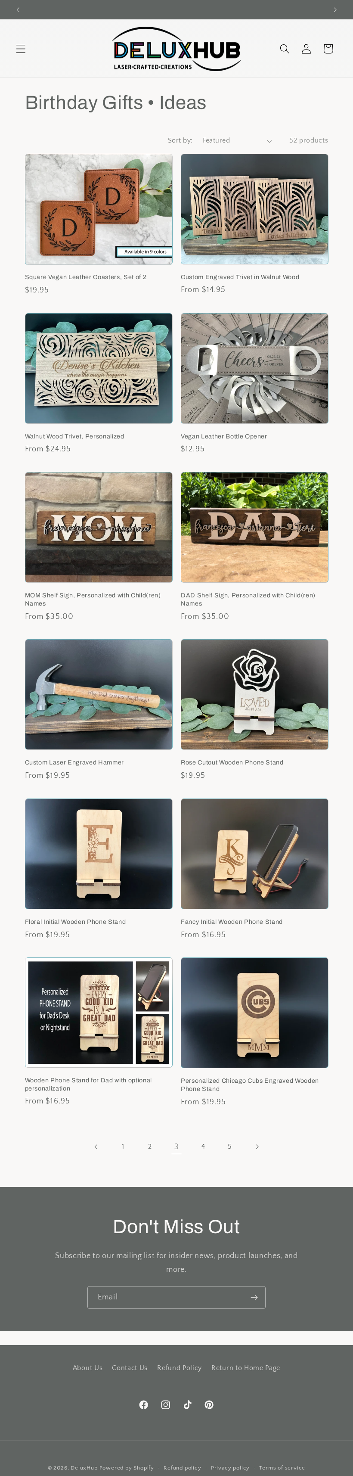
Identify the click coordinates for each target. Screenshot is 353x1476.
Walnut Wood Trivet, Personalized (74, 436)
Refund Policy (179, 1368)
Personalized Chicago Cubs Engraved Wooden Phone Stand (250, 1084)
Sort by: (180, 140)
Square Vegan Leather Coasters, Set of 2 (86, 276)
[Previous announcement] (18, 9)
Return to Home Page (245, 1368)
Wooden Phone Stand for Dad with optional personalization (88, 1084)
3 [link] (176, 1146)
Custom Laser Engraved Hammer (74, 762)
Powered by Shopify (127, 1468)
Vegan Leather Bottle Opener (224, 436)
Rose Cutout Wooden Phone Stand (232, 762)
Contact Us (130, 1368)
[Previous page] (96, 1147)
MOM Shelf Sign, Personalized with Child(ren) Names (93, 599)
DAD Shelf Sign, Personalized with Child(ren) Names (248, 599)
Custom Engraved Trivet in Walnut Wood (240, 276)
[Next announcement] (334, 9)
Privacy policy (230, 1468)
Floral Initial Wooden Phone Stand (75, 921)
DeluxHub (84, 1468)
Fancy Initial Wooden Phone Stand (232, 921)
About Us (88, 1368)
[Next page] (257, 1147)
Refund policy (182, 1468)
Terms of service (282, 1468)
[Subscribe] (254, 1297)
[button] (21, 49)
